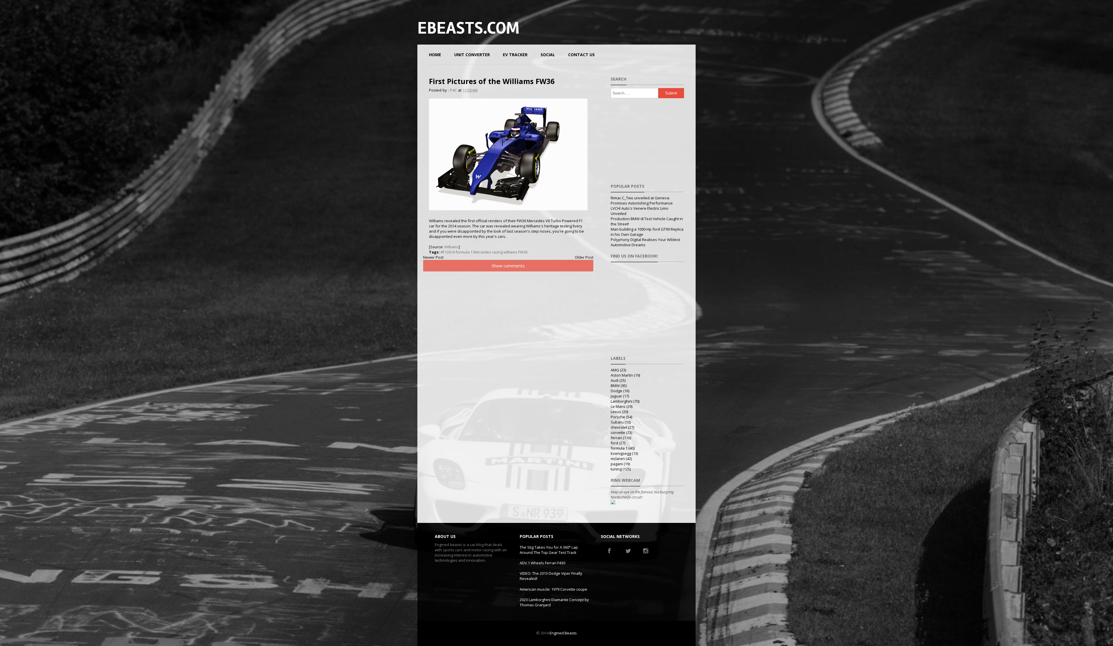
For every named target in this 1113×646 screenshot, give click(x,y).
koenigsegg (621, 453)
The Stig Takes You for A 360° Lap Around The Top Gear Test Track (549, 550)
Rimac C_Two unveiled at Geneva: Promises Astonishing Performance (642, 200)
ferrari (616, 437)
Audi (615, 380)
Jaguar (616, 396)
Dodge (616, 390)
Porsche (618, 416)
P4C (453, 90)
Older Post (584, 257)
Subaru (617, 422)
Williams (451, 246)
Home (435, 54)
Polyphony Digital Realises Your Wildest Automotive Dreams (645, 242)
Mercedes (482, 252)
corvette (618, 432)
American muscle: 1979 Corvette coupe (553, 589)
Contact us (581, 54)
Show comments (508, 266)
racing (497, 252)
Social (548, 54)
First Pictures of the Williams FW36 (491, 81)
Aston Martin (622, 375)
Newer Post (433, 257)
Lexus (616, 411)
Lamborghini (621, 401)
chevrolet (619, 427)
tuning (616, 469)
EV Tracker (515, 54)
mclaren (618, 458)
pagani (617, 463)
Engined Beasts (563, 633)
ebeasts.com (468, 28)
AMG (615, 370)
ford (614, 443)
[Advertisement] (627, 27)
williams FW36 (515, 252)
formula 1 (464, 252)
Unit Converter (472, 54)
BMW (615, 385)
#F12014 (448, 252)
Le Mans (618, 406)
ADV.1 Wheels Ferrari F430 (542, 562)
